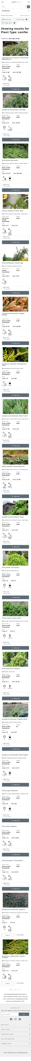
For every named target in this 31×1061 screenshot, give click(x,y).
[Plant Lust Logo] (16, 2)
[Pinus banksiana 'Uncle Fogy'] (15, 268)
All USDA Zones (6, 10)
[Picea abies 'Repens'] (15, 838)
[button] (25, 6)
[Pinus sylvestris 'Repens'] (15, 674)
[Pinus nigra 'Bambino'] (15, 803)
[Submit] (28, 6)
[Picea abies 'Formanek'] (15, 573)
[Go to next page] (20, 990)
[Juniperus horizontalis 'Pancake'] (15, 115)
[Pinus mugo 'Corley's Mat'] (15, 623)
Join (24, 1014)
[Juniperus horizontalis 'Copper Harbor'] (15, 319)
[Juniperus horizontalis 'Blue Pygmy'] (15, 767)
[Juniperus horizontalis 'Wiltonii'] (15, 913)
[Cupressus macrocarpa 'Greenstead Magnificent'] (15, 64)
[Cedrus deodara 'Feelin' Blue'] (15, 217)
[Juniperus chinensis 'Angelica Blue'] (15, 724)
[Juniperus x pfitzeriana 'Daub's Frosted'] (15, 960)
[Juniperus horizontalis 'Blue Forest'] (15, 421)
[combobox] (15, 84)
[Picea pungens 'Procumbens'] (15, 872)
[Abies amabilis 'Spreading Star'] (15, 472)
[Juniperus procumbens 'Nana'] (15, 522)
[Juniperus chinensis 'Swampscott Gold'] (15, 370)
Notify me (7, 935)
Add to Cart (17, 89)
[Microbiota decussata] (15, 166)
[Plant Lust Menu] (2, 2)
